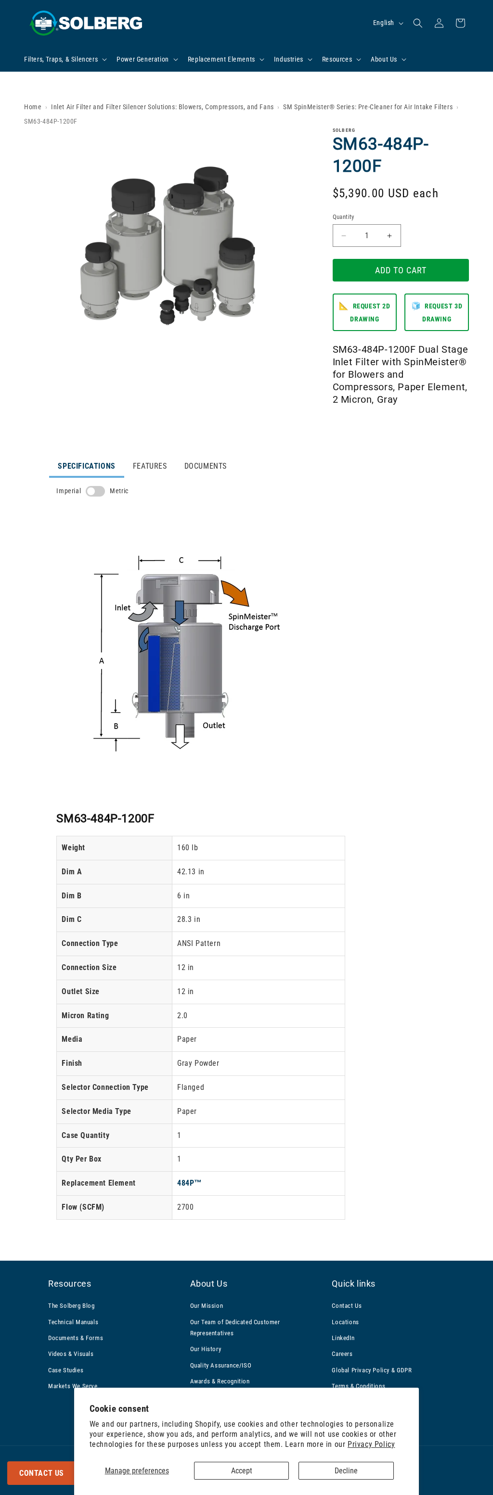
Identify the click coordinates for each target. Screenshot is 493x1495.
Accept (241, 1470)
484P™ (189, 1183)
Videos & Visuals (71, 1353)
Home (32, 107)
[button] (64, 59)
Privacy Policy (371, 1444)
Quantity (343, 216)
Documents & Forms (75, 1338)
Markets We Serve (73, 1386)
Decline (346, 1470)
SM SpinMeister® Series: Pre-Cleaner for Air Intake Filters (368, 107)
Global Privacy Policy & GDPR (372, 1370)
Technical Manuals (73, 1322)
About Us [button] (209, 1283)
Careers (342, 1353)
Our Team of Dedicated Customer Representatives (235, 1327)
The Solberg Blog (71, 1305)
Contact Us (41, 1473)
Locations (345, 1322)
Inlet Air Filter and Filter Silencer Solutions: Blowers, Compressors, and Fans (162, 107)
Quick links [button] (354, 1283)
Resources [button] (69, 1283)
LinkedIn (343, 1338)
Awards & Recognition (220, 1381)
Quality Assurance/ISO (221, 1365)
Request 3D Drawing (436, 312)
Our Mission (206, 1305)
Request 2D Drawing (364, 312)
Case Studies (65, 1370)
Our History (205, 1349)
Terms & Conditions (358, 1386)
